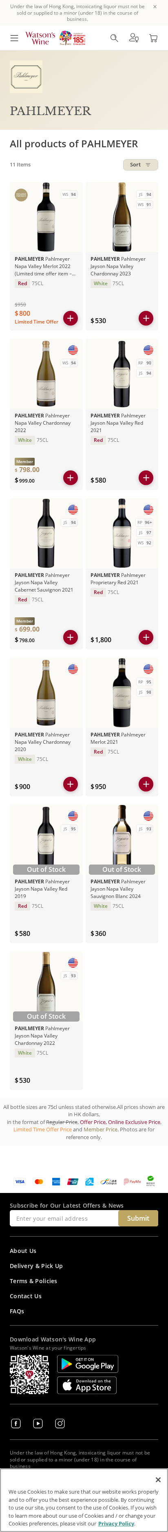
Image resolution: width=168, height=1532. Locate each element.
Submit (138, 1218)
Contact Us (26, 1296)
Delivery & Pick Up (36, 1266)
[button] (134, 38)
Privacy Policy (116, 1523)
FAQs (17, 1311)
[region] (84, 1500)
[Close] (158, 1480)
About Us (23, 1251)
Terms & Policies (33, 1281)
